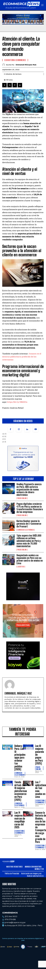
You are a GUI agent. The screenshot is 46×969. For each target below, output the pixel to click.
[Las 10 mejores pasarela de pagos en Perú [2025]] (28, 747)
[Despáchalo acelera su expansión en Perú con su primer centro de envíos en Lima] (8, 559)
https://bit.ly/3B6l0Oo (17, 402)
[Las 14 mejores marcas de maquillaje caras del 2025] (7, 813)
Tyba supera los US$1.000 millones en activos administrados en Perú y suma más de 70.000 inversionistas (29, 541)
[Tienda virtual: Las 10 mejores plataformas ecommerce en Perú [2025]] (7, 783)
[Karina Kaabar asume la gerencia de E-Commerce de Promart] (8, 525)
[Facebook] (10, 429)
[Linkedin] (27, 429)
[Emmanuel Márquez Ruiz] (4, 64)
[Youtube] (35, 429)
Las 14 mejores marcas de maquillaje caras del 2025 (19, 820)
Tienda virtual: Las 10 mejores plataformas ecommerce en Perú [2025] (20, 791)
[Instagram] (18, 429)
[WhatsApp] (20, 85)
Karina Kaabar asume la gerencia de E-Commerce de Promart (29, 524)
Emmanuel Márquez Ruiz (26, 65)
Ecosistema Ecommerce (15, 60)
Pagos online (22, 498)
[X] (9, 85)
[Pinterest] (15, 85)
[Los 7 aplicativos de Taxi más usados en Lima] (28, 783)
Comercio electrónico (25, 530)
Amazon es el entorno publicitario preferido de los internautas (21, 356)
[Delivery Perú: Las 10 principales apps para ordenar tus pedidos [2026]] (7, 747)
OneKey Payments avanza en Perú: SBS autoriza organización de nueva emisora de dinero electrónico (29, 489)
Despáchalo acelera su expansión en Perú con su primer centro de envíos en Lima (30, 559)
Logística (20, 567)
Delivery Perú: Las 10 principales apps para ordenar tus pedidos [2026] (19, 757)
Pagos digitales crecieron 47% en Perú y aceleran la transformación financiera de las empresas (30, 507)
